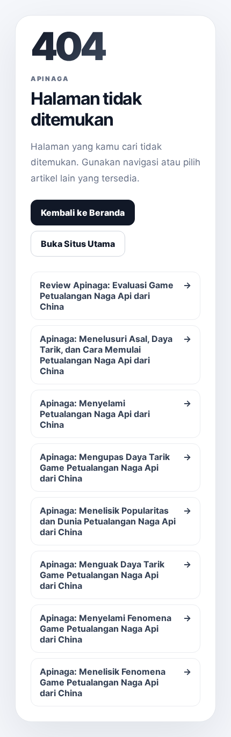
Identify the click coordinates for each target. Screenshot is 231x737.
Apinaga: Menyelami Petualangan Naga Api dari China (115, 414)
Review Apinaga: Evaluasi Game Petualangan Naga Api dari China (115, 296)
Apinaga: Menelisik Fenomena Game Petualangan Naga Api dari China (115, 682)
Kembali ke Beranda (83, 212)
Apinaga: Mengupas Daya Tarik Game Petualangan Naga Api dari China (115, 467)
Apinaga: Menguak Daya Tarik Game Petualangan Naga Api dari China (115, 575)
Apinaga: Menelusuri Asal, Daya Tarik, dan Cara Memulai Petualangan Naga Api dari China (115, 354)
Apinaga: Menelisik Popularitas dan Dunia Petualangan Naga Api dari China (115, 521)
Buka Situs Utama (78, 243)
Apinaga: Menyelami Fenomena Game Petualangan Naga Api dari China (115, 628)
